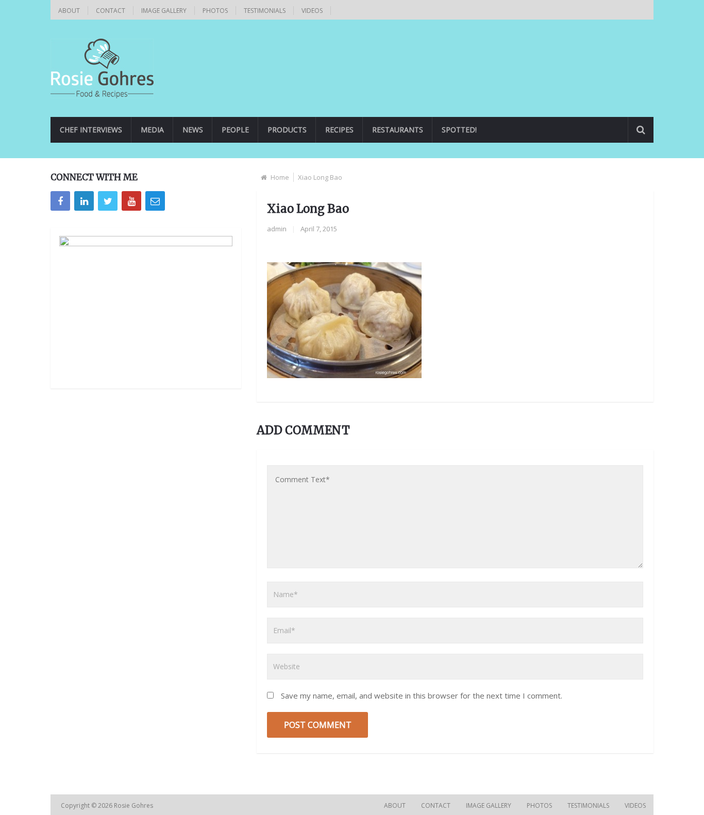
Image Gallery (164, 10)
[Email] (155, 201)
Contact (110, 10)
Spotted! (459, 129)
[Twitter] (108, 201)
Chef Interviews (91, 129)
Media (152, 129)
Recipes (339, 129)
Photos (215, 10)
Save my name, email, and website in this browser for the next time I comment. (421, 695)
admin (277, 228)
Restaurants (397, 129)
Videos (312, 10)
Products (287, 129)
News (192, 129)
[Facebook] (60, 201)
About (69, 10)
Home (280, 177)
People (235, 129)
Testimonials (265, 10)
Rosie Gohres (134, 805)
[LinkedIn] (84, 201)
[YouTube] (131, 201)
